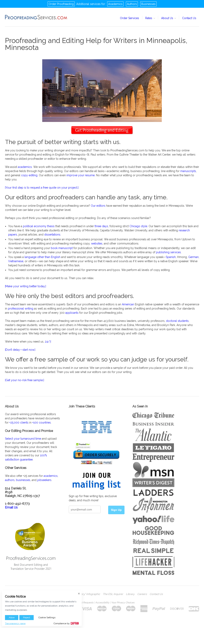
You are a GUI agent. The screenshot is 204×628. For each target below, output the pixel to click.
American (128, 304)
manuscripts (188, 171)
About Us (167, 18)
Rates (149, 18)
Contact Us (189, 18)
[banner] (36, 17)
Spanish (171, 257)
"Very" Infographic (89, 594)
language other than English (42, 257)
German (193, 257)
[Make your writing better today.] (25, 286)
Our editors (98, 205)
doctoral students (177, 320)
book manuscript (62, 248)
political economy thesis (39, 226)
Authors (132, 4)
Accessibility (102, 602)
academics (25, 166)
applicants (71, 312)
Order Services (129, 18)
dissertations (52, 234)
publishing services (168, 252)
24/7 (48, 341)
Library (130, 594)
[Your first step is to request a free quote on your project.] (41, 187)
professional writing (20, 308)
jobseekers (44, 480)
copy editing (29, 175)
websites (96, 243)
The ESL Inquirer (113, 594)
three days (101, 226)
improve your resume (81, 175)
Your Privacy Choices (122, 602)
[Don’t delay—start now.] (20, 349)
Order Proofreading (61, 4)
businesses (23, 480)
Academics (115, 4)
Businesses (148, 4)
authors (10, 480)
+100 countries (41, 422)
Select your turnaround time (23, 438)
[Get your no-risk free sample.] (24, 380)
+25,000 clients (18, 422)
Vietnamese (15, 261)
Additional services (88, 4)
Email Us (11, 507)
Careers (142, 594)
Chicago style (138, 226)
